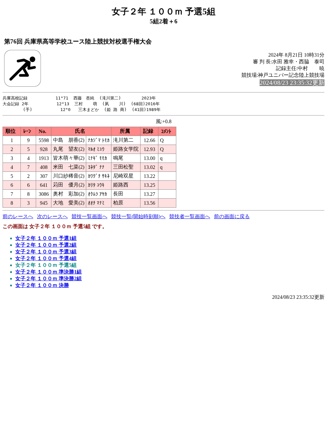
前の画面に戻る (232, 216)
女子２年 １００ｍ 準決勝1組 (48, 271)
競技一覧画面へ (89, 216)
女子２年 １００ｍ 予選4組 (46, 258)
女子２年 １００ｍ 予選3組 (46, 251)
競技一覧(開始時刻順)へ (138, 216)
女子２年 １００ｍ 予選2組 (46, 245)
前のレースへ (18, 216)
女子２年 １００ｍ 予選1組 (46, 238)
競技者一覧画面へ (189, 216)
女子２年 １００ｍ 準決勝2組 (48, 278)
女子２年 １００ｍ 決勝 (42, 285)
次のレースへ (52, 216)
